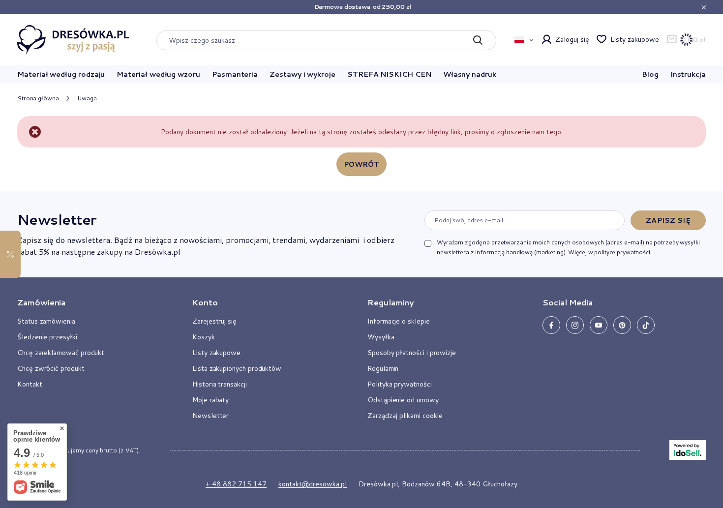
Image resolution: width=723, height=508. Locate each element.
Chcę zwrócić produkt (51, 368)
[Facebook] (551, 325)
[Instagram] (575, 325)
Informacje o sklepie (398, 321)
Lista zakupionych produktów (236, 368)
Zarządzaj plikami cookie (405, 415)
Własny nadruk (469, 74)
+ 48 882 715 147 (236, 484)
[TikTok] (646, 325)
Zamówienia (41, 302)
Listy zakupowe (634, 39)
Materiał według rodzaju (61, 74)
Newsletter (56, 219)
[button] (93, 306)
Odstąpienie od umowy (403, 400)
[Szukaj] (477, 40)
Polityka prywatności (399, 384)
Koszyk (203, 337)
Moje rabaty (210, 400)
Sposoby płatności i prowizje (411, 353)
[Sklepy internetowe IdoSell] (687, 450)
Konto (205, 302)
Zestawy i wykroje (302, 74)
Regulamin (382, 368)
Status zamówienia (46, 321)
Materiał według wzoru (158, 74)
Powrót (362, 164)
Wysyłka (380, 337)
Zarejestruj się (214, 321)
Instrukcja (688, 74)
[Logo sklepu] (73, 40)
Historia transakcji (219, 384)
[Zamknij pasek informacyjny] (703, 7)
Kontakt (29, 384)
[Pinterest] (622, 325)
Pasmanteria (235, 74)
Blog (650, 74)
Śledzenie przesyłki (47, 337)
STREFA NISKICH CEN (389, 74)
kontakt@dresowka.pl (312, 484)
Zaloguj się (572, 39)
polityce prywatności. (622, 252)
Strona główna (38, 98)
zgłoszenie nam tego (529, 132)
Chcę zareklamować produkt (60, 353)
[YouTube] (598, 325)
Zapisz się (668, 220)
